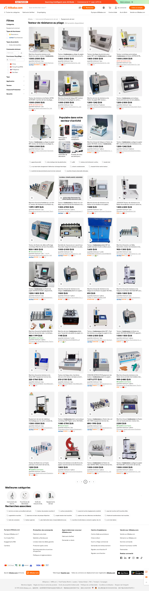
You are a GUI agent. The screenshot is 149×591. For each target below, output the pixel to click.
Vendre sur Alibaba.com (127, 534)
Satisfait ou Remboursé (40, 538)
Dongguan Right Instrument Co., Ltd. (40, 255)
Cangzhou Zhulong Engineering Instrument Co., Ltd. (100, 107)
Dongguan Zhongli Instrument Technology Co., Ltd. (41, 63)
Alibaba (30, 19)
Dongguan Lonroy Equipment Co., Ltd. (99, 471)
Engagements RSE (10, 542)
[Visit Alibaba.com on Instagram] (133, 558)
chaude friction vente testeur (99, 166)
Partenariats (124, 549)
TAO (90, 582)
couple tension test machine (63, 515)
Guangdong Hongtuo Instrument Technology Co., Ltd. (41, 211)
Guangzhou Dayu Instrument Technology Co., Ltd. (41, 150)
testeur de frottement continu (89, 162)
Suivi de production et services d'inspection (43, 550)
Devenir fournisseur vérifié (128, 545)
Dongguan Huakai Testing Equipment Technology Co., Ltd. (71, 211)
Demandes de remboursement (100, 545)
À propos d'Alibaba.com (12, 530)
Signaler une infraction (98, 553)
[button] (80, 7)
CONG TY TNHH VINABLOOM (96, 297)
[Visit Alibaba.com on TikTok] (141, 558)
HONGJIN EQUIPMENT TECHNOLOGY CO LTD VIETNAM (41, 384)
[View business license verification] (93, 588)
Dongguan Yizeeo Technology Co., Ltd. (129, 253)
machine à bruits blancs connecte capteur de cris (86, 520)
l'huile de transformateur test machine (118, 515)
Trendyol (96, 582)
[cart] (110, 8)
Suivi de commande (126, 542)
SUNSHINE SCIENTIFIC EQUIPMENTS (99, 253)
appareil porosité (36, 162)
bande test (107, 162)
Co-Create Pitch (9, 538)
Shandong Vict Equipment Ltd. (126, 211)
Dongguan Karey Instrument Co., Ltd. (128, 64)
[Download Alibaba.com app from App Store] (123, 573)
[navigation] (15, 250)
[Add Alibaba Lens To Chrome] (33, 573)
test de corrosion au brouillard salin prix (20, 511)
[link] (146, 571)
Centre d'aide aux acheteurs (100, 534)
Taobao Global (82, 582)
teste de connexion (14, 520)
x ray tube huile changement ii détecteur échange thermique (48, 166)
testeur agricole (30, 520)
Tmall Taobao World (64, 582)
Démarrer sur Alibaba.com (128, 538)
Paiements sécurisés (39, 534)
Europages (104, 582)
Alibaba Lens (13, 573)
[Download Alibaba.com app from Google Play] (138, 573)
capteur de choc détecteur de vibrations (89, 515)
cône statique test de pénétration (56, 162)
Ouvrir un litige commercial (99, 542)
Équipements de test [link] (67, 19)
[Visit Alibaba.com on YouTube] (137, 558)
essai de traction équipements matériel (89, 511)
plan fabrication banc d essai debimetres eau (53, 520)
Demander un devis (68, 540)
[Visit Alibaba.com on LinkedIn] (125, 558)
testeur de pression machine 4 (46, 511)
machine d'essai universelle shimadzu (77, 171)
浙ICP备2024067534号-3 (126, 588)
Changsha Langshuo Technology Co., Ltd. (100, 150)
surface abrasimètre (66, 511)
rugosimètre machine (15, 515)
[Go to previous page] (77, 482)
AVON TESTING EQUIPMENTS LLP (69, 340)
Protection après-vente (40, 545)
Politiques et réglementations (42, 555)
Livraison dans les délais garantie (43, 542)
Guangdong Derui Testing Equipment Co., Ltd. (41, 297)
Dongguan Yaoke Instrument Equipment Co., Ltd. (100, 211)
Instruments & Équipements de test (47, 19)
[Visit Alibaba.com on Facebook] (121, 558)
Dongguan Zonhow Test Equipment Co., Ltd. (100, 384)
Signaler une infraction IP (99, 549)
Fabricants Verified (68, 536)
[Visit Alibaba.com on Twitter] (129, 558)
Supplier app (65, 573)
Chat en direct (95, 538)
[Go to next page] (93, 482)
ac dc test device (111, 520)
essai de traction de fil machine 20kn (117, 511)
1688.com (54, 582)
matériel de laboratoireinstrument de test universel (46, 171)
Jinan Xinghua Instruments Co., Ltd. (69, 63)
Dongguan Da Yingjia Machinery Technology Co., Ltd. (41, 341)
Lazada (74, 582)
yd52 (73, 162)
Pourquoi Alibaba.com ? (11, 534)
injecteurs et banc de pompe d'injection (38, 515)
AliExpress (45, 582)
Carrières (7, 545)
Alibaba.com (111, 573)
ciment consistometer (78, 166)
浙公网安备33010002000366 (107, 588)
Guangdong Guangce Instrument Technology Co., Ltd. (129, 107)
